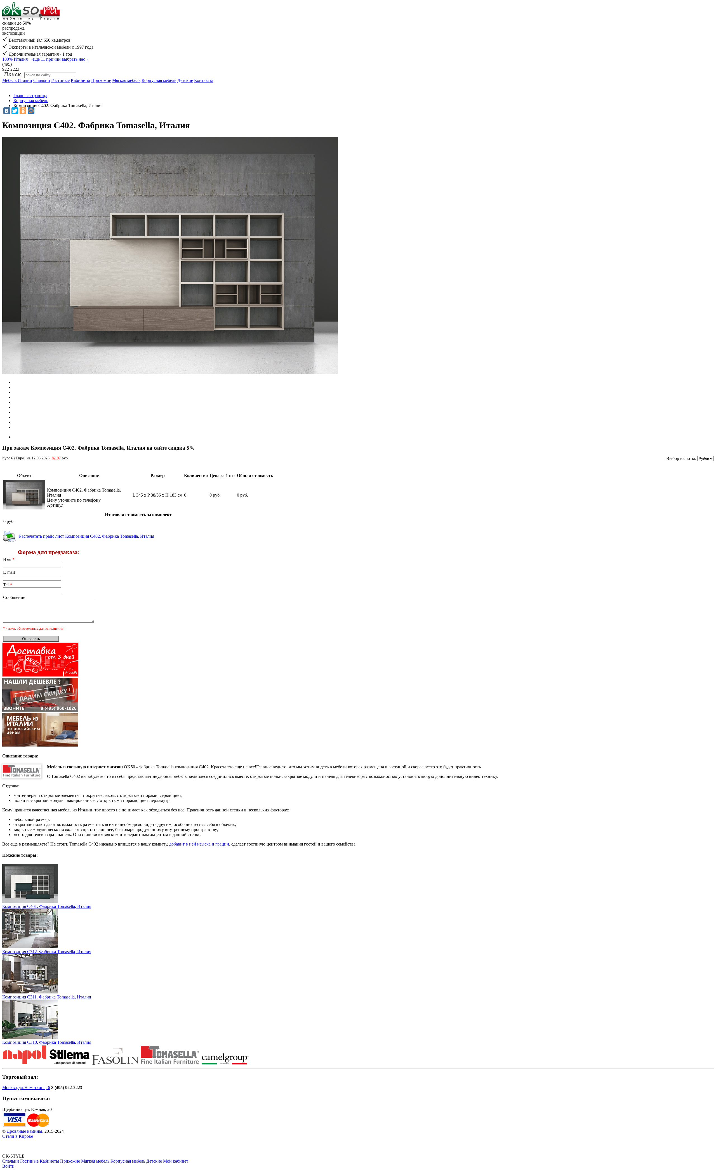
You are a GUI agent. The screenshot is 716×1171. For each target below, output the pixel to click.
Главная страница (30, 95)
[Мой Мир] (31, 110)
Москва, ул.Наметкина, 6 (26, 1087)
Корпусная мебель (159, 80)
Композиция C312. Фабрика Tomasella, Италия (46, 951)
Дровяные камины (24, 1131)
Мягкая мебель (126, 80)
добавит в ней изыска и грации (199, 844)
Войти (8, 1166)
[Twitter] (14, 110)
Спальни (41, 80)
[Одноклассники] (23, 110)
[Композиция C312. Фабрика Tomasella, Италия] (30, 946)
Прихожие (101, 80)
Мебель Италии (17, 80)
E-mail (9, 572)
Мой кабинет (175, 1161)
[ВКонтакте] (6, 110)
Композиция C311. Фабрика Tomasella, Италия (46, 997)
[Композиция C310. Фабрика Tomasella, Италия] (30, 1037)
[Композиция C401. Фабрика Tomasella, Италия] (30, 901)
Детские (185, 80)
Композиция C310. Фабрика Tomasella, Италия (46, 1042)
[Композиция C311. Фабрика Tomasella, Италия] (30, 992)
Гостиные (60, 80)
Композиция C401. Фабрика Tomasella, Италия (46, 906)
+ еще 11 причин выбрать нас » (45, 59)
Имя (9, 559)
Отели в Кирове (17, 1136)
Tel (7, 584)
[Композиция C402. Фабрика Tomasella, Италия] (24, 508)
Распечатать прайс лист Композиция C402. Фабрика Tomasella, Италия (86, 536)
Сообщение (14, 597)
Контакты (203, 80)
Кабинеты (80, 80)
